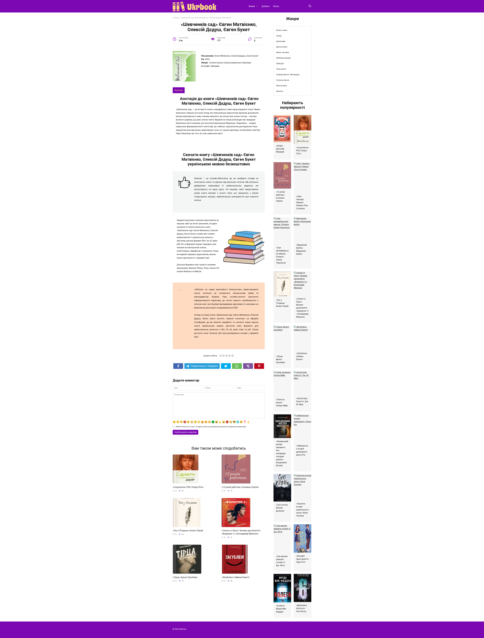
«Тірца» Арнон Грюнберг (185, 577)
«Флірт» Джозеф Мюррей (280, 149)
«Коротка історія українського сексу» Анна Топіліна (302, 509)
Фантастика (281, 86)
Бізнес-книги (281, 30)
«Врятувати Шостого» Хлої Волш (301, 608)
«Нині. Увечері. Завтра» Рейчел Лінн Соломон (302, 202)
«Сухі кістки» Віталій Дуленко (282, 508)
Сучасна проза (282, 80)
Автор (276, 6)
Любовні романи (283, 58)
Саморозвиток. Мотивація (287, 74)
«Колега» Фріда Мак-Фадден (281, 609)
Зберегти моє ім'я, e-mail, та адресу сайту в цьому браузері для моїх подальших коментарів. (211, 427)
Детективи (280, 41)
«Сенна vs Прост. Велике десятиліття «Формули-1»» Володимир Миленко (241, 532)
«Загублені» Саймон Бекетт (236, 577)
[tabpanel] (219, 119)
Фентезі (279, 91)
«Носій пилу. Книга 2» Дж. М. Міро (302, 401)
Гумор (279, 36)
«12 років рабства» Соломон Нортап (240, 487)
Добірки (265, 6)
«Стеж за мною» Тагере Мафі (282, 402)
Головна (176, 18)
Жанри (252, 6)
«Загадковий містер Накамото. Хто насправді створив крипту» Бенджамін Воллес (282, 453)
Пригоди (280, 63)
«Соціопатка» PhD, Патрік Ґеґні (188, 487)
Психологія (281, 69)
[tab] (179, 90)
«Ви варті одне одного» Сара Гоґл (302, 559)
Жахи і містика (282, 52)
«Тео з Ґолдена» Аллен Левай (188, 530)
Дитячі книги (281, 47)
